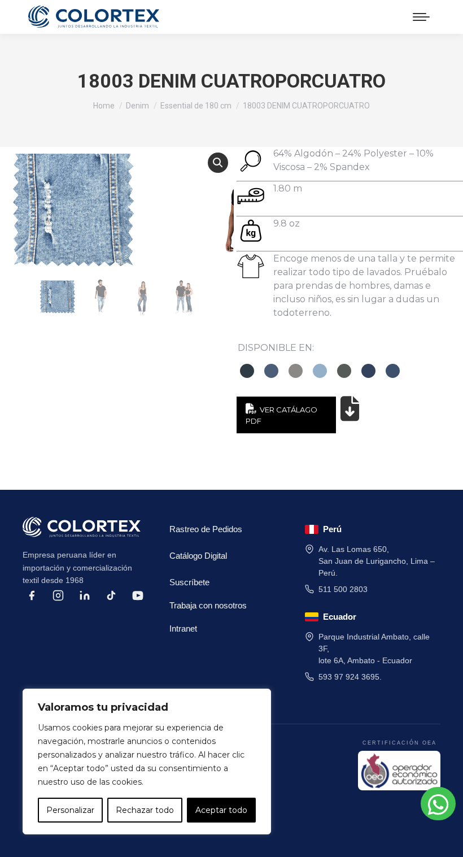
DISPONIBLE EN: (276, 347)
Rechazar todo (145, 810)
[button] (218, 163)
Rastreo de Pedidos (205, 529)
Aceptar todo (221, 810)
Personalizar (70, 810)
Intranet (183, 628)
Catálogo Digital (198, 555)
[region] (147, 761)
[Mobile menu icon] (421, 17)
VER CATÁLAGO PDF (281, 415)
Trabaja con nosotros (208, 605)
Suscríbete (189, 582)
